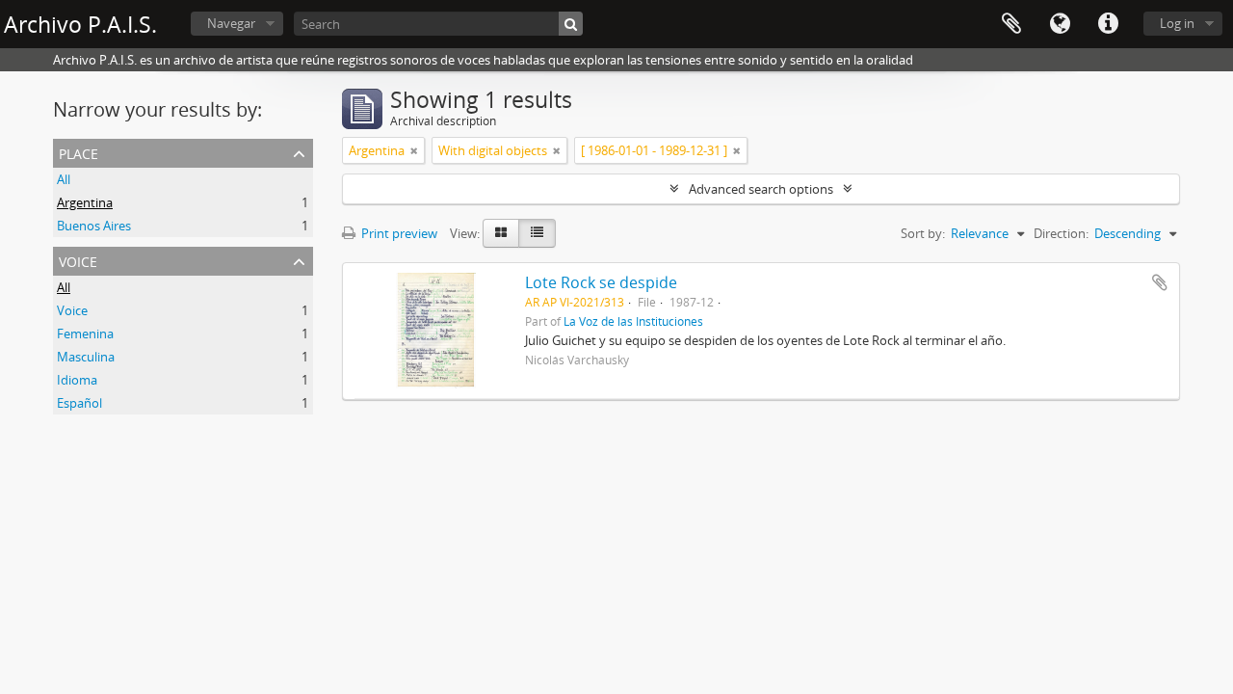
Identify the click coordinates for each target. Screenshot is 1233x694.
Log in (1177, 23)
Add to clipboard (1159, 282)
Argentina (85, 202)
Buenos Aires (94, 225)
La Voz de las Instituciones (633, 321)
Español (79, 403)
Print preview (397, 233)
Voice (78, 260)
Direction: (1061, 233)
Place (78, 152)
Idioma (77, 379)
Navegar (231, 23)
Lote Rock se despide (601, 282)
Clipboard (1011, 24)
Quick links (1108, 24)
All (63, 179)
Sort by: (923, 233)
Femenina (85, 333)
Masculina (86, 356)
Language (1060, 24)
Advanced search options (761, 189)
